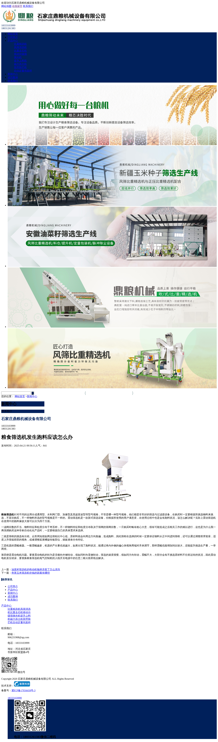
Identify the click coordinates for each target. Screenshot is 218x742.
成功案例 (13, 77)
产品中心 (13, 40)
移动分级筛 (20, 54)
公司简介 (13, 37)
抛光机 (18, 57)
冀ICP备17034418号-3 (23, 690)
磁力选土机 (20, 64)
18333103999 (15, 698)
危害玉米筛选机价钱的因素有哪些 (30, 572)
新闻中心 (13, 74)
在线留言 (17, 6)
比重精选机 (20, 44)
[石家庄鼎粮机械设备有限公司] (53, 22)
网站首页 (13, 34)
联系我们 (28, 6)
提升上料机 (20, 60)
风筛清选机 (20, 47)
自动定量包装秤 (23, 70)
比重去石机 (20, 50)
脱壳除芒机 (20, 67)
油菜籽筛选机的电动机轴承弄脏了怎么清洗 (35, 569)
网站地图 (6, 6)
